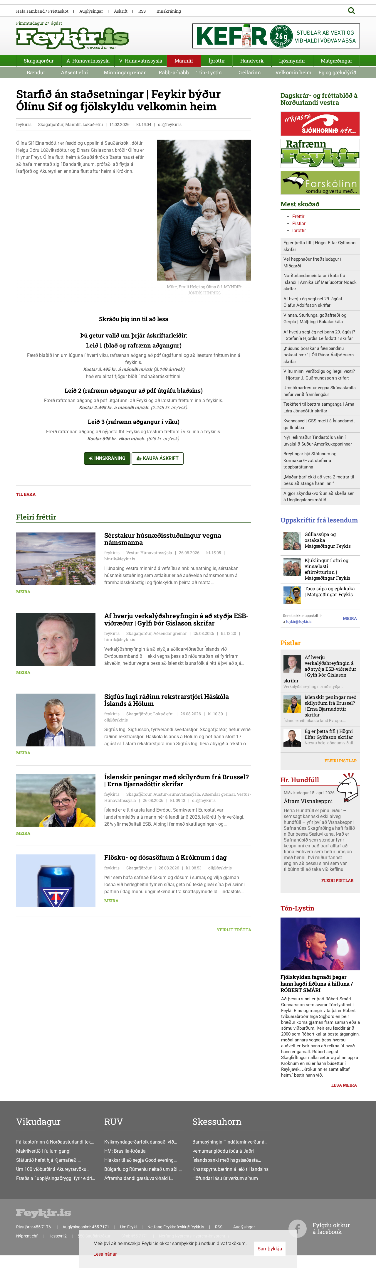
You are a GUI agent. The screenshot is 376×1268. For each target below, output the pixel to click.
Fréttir (298, 216)
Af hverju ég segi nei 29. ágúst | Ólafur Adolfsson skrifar (314, 302)
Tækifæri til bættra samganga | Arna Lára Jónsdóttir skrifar (318, 408)
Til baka (26, 494)
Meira (23, 591)
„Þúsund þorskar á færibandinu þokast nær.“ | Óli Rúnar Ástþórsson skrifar (318, 355)
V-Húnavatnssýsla (140, 60)
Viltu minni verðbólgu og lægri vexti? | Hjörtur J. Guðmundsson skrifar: (319, 375)
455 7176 (42, 1227)
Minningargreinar (125, 72)
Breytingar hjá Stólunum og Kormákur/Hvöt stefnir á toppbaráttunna (309, 460)
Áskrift (120, 11)
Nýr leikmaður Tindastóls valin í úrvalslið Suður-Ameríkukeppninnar (317, 441)
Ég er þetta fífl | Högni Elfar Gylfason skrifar (319, 246)
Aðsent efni (74, 72)
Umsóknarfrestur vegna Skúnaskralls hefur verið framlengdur (319, 391)
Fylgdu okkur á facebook (331, 1228)
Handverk (252, 60)
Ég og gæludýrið (337, 72)
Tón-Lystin (209, 72)
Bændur (36, 72)
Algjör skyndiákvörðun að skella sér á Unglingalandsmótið (318, 497)
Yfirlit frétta (234, 930)
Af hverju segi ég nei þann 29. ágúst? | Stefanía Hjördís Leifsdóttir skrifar (319, 335)
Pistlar (299, 223)
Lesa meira (344, 1085)
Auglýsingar (91, 11)
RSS (142, 11)
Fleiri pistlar (341, 760)
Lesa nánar (105, 1254)
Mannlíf (183, 60)
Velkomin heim (293, 72)
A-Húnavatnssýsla (88, 60)
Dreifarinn (249, 72)
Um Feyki (128, 1227)
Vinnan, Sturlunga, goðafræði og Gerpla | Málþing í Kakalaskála (314, 319)
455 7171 (100, 1227)
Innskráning (109, 458)
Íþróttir (299, 230)
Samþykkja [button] (270, 1249)
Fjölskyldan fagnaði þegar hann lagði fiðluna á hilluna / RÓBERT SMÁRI (317, 983)
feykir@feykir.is (299, 621)
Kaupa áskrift (160, 458)
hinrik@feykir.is (119, 559)
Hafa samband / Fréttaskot (42, 11)
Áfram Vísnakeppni (308, 801)
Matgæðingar (336, 60)
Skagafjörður (39, 60)
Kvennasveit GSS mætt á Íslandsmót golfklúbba (319, 424)
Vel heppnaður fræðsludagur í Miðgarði (312, 263)
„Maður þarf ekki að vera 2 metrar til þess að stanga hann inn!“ (318, 480)
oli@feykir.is (170, 124)
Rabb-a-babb (174, 72)
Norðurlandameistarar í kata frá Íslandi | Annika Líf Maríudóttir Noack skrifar (320, 282)
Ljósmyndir (292, 60)
